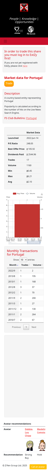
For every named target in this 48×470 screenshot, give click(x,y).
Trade (9, 83)
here (25, 65)
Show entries (24, 259)
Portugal (31, 118)
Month (13, 264)
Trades (24, 264)
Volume (37, 264)
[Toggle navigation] (5, 41)
